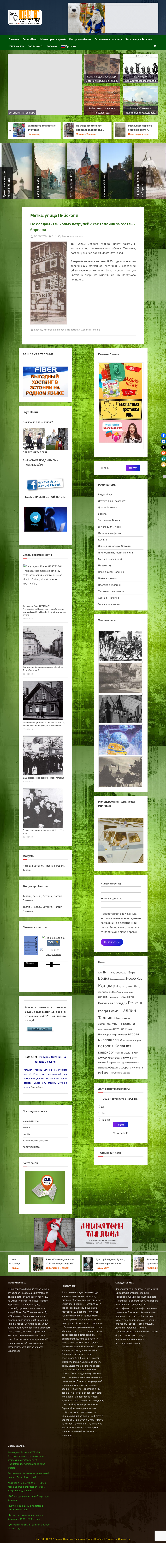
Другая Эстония (107, 507)
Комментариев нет (72, 236)
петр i (127, 1058)
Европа (38, 329)
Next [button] (64, 438)
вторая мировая (119, 1034)
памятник (116, 1058)
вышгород (127, 1040)
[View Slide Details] (34, 439)
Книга (26, 1127)
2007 (125, 972)
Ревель (135, 1002)
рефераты (125, 1067)
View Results (120, 1133)
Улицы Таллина (123, 1024)
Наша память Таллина (111, 571)
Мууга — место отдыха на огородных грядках (141, 127)
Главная (14, 39)
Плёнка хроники (107, 578)
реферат (112, 1067)
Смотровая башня (80, 39)
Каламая (52, 46)
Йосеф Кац (134, 978)
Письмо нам (16, 46)
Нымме (123, 997)
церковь (126, 1073)
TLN (54, 236)
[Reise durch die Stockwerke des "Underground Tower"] (120, 646)
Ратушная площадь (112, 1003)
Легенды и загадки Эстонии (114, 546)
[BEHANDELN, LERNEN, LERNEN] (120, 678)
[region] (45, 439)
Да (102, 1106)
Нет (103, 1113)
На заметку (73, 329)
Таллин (128, 1010)
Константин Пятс (129, 986)
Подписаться (111, 942)
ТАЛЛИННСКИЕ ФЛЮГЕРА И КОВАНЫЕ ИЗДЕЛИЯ (81, 1261)
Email (111, 898)
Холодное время (105, 1029)
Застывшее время (117, 979)
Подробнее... (38, 1087)
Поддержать (35, 46)
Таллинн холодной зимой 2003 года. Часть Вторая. (91, 127)
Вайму (26, 1134)
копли (119, 1052)
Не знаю (106, 1119)
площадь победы (124, 1063)
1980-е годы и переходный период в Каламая (43, 778)
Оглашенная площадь (108, 39)
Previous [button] (26, 438)
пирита (112, 1062)
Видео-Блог (30, 39)
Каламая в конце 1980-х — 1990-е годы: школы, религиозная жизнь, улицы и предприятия (27, 1487)
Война (103, 978)
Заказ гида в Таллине (138, 39)
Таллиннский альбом (35, 1140)
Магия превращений (53, 39)
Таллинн (106, 1017)
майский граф (31, 1121)
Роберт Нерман (109, 1011)
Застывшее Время (87, 134)
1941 (100, 973)
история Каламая (114, 1046)
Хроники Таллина (136, 134)
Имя (111, 883)
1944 (106, 972)
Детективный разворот (111, 500)
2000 (119, 972)
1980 (112, 973)
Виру (132, 972)
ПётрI (130, 996)
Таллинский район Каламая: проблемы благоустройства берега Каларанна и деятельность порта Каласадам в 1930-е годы (41, 1261)
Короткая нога (31, 1146)
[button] (163, 435)
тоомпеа (116, 1072)
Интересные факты (109, 533)
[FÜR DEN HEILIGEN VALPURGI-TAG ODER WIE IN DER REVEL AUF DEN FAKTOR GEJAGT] (120, 710)
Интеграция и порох (37, 134)
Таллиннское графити (111, 591)
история (136, 1040)
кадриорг (106, 1052)
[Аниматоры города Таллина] (113, 18)
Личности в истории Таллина (115, 552)
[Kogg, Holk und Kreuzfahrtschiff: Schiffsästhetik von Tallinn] (120, 773)
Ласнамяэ (105, 992)
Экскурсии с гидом (109, 604)
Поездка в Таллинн (109, 584)
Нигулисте (113, 997)
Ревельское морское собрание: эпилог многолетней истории (38, 128)
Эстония (118, 1029)
